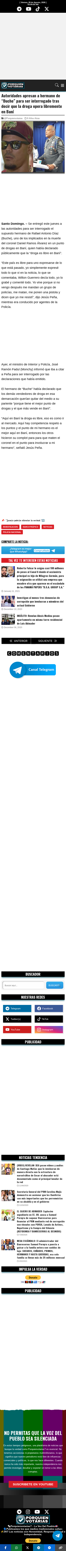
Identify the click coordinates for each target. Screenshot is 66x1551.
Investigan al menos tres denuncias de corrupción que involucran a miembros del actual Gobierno (40, 601)
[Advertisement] (33, 46)
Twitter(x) (15, 1019)
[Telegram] (19, 10)
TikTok (44, 1019)
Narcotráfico (30, 527)
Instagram (47, 1029)
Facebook (47, 1008)
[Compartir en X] (27, 1547)
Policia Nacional (12, 532)
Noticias (47, 527)
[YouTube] (28, 10)
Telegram (15, 1008)
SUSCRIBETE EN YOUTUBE (33, 1484)
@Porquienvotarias (13, 118)
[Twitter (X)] (46, 10)
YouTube (14, 1029)
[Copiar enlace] (60, 1547)
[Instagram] (28, 1513)
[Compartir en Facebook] (5, 1547)
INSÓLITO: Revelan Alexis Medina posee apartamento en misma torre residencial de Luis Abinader (39, 619)
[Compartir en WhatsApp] (16, 1547)
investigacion (10, 527)
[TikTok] (38, 10)
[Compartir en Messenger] (49, 1547)
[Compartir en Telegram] (38, 1547)
